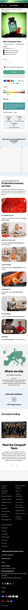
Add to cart (14, 72)
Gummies (14, 9)
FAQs (2, 505)
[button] (14, 76)
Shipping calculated (7, 48)
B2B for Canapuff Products (21, 487)
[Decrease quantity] (5, 62)
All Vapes (4, 531)
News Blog (4, 508)
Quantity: (5, 59)
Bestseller (4, 528)
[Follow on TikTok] (10, 584)
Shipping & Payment (4, 492)
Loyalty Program (6, 499)
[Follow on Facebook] (2, 584)
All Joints (4, 543)
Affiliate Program (6, 502)
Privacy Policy (20, 502)
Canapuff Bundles (6, 525)
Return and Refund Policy (20, 506)
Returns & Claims (6, 496)
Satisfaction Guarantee (8, 44)
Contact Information (19, 495)
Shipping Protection (19, 518)
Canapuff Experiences (5, 515)
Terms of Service (21, 513)
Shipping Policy (20, 510)
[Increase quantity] (11, 62)
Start (2, 9)
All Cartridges (5, 537)
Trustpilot (5, 86)
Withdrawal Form (6, 519)
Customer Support (4, 487)
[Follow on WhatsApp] (13, 584)
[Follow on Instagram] (5, 584)
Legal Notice (19, 499)
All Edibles (4, 546)
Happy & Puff (8, 9)
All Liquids (4, 534)
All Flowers (4, 540)
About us (18, 491)
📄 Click (15, 112)
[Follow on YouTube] (8, 584)
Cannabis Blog (5, 511)
